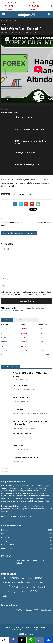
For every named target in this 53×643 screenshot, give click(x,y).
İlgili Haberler (6, 109)
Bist (2, 533)
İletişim (38, 630)
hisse (5, 592)
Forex (14, 194)
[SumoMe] (48, 640)
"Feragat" (5, 355)
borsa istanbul (26, 578)
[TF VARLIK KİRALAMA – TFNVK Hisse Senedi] (6, 377)
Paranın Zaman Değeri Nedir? (28, 164)
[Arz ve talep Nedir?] (6, 437)
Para (10, 591)
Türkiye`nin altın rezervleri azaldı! (11, 223)
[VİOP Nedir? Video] (7, 120)
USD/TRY (32, 3)
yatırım (7, 595)
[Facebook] (13, 640)
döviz (20, 582)
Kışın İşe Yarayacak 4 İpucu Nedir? (31, 129)
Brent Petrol (11, 3)
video (29, 194)
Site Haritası (29, 630)
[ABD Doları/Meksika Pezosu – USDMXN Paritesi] (7, 564)
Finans (41, 583)
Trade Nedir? (19, 445)
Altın (5, 578)
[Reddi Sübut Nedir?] (6, 401)
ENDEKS (33, 320)
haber (34, 587)
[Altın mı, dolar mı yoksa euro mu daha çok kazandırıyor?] (6, 425)
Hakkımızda (19, 627)
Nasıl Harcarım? (7, 544)
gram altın (24, 587)
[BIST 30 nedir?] (6, 389)
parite (16, 592)
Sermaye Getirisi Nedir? (26, 152)
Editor (11, 32)
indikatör (22, 194)
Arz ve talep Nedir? (22, 433)
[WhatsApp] (31, 640)
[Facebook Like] (39, 640)
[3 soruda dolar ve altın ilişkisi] (6, 461)
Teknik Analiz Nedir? (44, 222)
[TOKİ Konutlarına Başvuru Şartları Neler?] (7, 144)
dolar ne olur (9, 582)
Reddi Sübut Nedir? (22, 397)
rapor (33, 591)
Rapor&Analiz (6, 548)
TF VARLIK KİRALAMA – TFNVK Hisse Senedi (33, 610)
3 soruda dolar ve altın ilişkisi (26, 458)
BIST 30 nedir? (20, 385)
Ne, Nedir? (5, 537)
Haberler (4, 530)
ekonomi (28, 583)
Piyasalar (6, 556)
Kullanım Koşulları (31, 627)
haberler (42, 587)
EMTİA (20, 320)
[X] (22, 640)
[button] (49, 14)
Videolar (4, 24)
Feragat (42, 627)
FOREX (7, 320)
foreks (5, 587)
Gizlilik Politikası (17, 630)
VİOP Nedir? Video (23, 117)
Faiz (35, 582)
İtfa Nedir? (18, 409)
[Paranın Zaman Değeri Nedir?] (7, 167)
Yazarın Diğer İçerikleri (10, 113)
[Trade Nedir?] (6, 449)
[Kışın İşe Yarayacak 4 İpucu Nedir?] (7, 132)
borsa (14, 577)
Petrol (23, 591)
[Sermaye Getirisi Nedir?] (7, 155)
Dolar (38, 578)
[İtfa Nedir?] (6, 413)
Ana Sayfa (9, 627)
